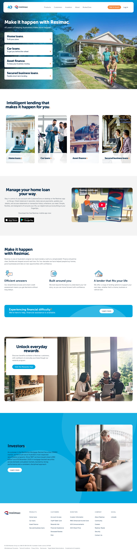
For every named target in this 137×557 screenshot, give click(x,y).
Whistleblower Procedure (11, 548)
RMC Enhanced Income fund (79, 520)
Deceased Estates (56, 531)
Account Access (56, 517)
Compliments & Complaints (72, 548)
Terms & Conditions (24, 548)
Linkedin (113, 517)
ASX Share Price (75, 528)
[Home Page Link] (17, 7)
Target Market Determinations (56, 548)
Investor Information (76, 517)
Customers (58, 7)
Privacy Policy (35, 548)
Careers (97, 524)
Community (98, 520)
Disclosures (43, 548)
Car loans (32, 520)
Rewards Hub (55, 524)
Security (97, 531)
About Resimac (100, 517)
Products (47, 7)
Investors (68, 7)
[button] (47, 7)
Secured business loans (37, 528)
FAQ (52, 535)
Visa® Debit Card (56, 520)
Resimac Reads (100, 528)
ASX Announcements (77, 524)
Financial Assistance (57, 528)
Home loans (33, 517)
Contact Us (98, 535)
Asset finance (33, 524)
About (77, 7)
